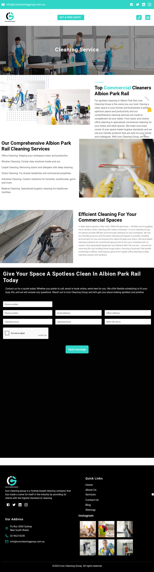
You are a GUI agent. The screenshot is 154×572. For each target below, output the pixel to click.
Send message (77, 349)
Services (90, 494)
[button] (147, 17)
